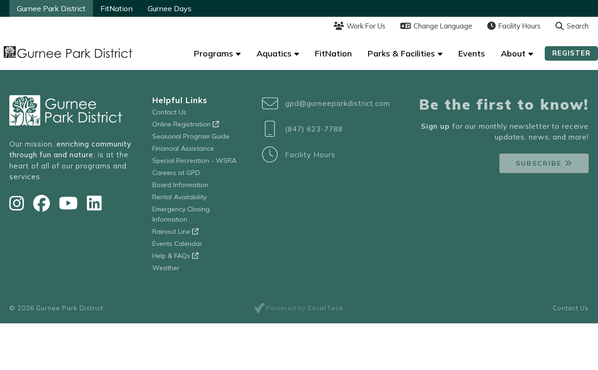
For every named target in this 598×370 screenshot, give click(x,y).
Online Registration (182, 124)
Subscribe (539, 163)
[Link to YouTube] (70, 203)
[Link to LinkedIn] (94, 203)
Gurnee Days (170, 8)
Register (571, 53)
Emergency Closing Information (181, 214)
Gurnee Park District (51, 8)
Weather (165, 268)
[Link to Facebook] (43, 203)
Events (471, 53)
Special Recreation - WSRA (194, 160)
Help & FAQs (172, 255)
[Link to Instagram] (18, 203)
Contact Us (169, 112)
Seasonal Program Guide (190, 136)
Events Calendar (177, 243)
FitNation (116, 8)
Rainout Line (172, 231)
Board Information (180, 185)
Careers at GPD (176, 172)
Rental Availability (179, 197)
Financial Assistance (183, 148)
